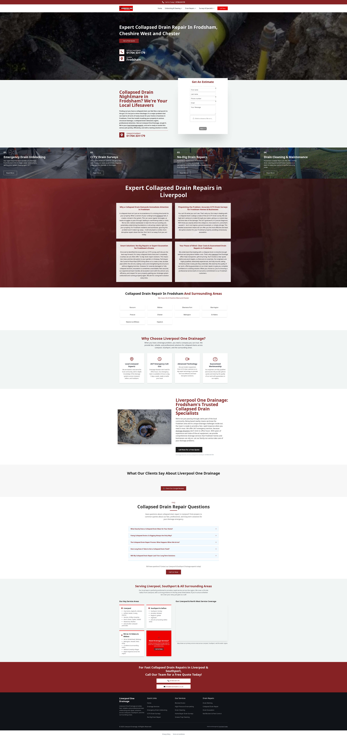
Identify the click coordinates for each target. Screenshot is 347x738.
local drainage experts (135, 125)
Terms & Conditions (179, 734)
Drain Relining (207, 703)
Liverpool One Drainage (126, 700)
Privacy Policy (166, 734)
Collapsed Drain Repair (210, 707)
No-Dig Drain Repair (154, 717)
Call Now (223, 8)
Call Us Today (158, 649)
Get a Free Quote (129, 41)
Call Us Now (173, 572)
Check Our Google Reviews (175, 488)
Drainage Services (153, 707)
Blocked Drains (180, 703)
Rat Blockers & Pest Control (212, 714)
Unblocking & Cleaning (172, 8)
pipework (160, 216)
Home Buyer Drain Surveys (184, 714)
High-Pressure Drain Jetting (184, 707)
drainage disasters (183, 431)
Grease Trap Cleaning (182, 717)
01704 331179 (180, 2)
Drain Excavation (208, 710)
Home (160, 8)
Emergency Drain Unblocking (157, 710)
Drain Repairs (189, 8)
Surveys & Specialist (206, 8)
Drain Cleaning (180, 710)
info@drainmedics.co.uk (174, 687)
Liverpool (215, 254)
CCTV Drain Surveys (153, 714)
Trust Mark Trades (223, 726)
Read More (10, 173)
